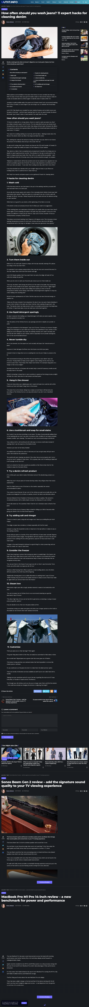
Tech (63, 40)
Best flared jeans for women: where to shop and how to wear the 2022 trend (77, 763)
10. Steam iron (38, 86)
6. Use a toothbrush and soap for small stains (43, 81)
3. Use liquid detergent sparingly (18, 78)
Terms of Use (15, 1003)
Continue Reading (44, 882)
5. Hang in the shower (15, 80)
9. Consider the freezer (16, 86)
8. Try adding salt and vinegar (42, 84)
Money (63, 53)
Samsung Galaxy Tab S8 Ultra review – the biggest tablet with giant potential (70, 45)
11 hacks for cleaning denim (41, 73)
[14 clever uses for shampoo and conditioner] (84, 58)
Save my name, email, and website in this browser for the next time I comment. (21, 733)
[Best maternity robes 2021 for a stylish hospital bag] (55, 754)
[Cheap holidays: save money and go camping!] (84, 32)
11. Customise (13, 89)
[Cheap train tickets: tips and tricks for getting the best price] (84, 51)
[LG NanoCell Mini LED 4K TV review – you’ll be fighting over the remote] (84, 38)
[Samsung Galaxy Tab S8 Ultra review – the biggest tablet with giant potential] (84, 45)
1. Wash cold (13, 75)
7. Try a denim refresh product (17, 84)
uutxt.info (9, 2)
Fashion (4, 9)
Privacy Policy (5, 1003)
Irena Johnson (10, 22)
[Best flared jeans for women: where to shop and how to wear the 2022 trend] (77, 754)
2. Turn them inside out (40, 75)
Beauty (63, 59)
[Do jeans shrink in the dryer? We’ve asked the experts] (11, 754)
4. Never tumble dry (39, 78)
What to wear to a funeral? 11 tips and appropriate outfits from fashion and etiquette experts (32, 763)
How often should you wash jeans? (18, 72)
